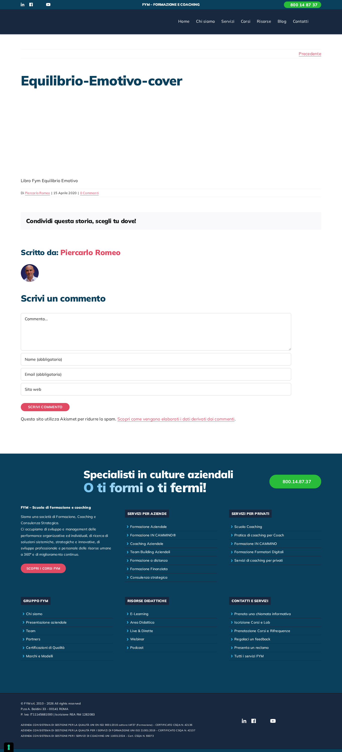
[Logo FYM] (39, 15)
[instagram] (39, 5)
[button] (316, 21)
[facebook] (31, 4)
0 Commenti (89, 193)
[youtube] (48, 4)
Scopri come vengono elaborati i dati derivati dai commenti (176, 418)
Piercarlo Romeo (37, 193)
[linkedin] (22, 4)
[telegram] (73, 5)
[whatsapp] (65, 5)
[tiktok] (57, 5)
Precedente (310, 53)
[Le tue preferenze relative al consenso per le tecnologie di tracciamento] (9, 747)
